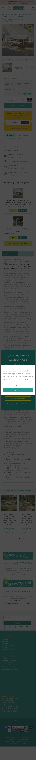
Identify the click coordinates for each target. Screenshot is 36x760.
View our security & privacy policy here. (20, 379)
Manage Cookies (18, 385)
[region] (18, 380)
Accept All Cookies (18, 390)
